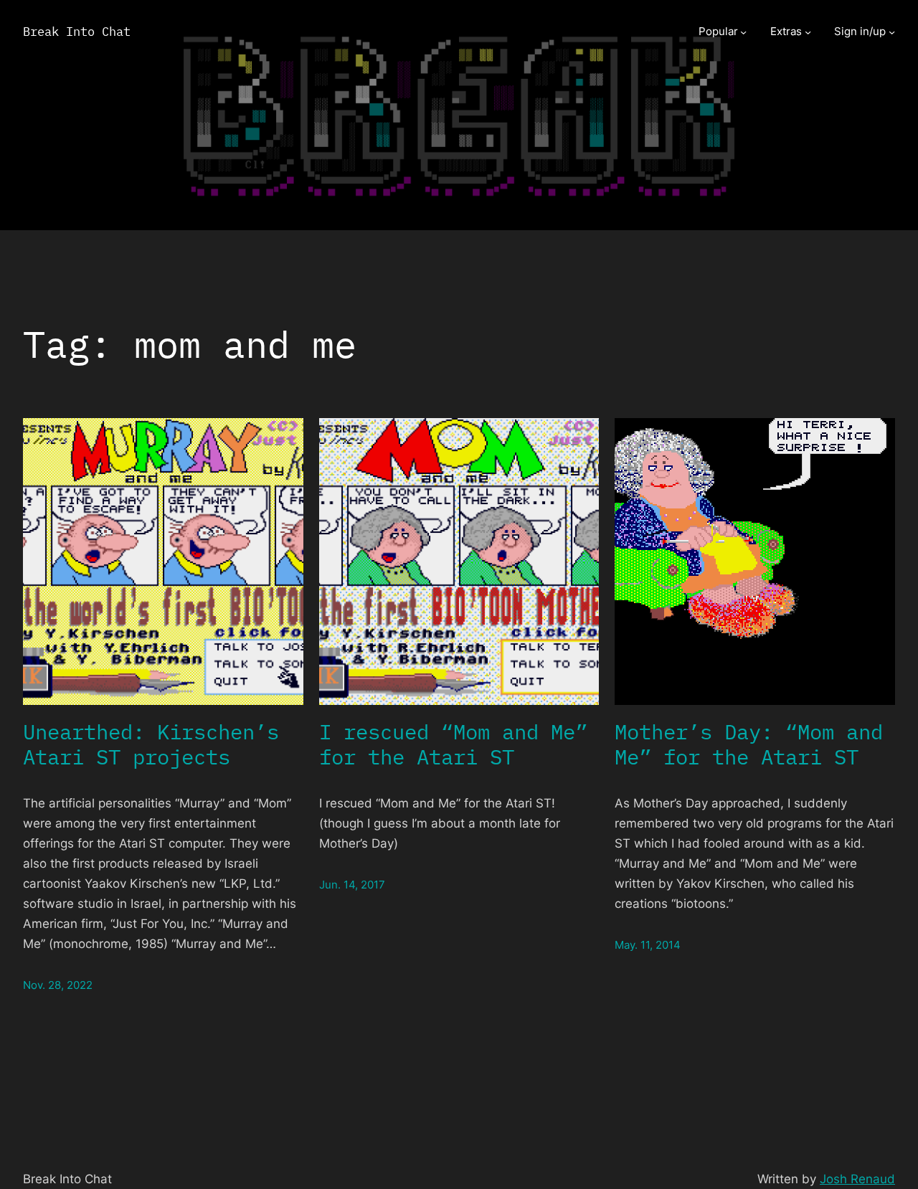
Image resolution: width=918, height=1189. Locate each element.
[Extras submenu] (808, 32)
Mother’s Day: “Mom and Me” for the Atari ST (749, 744)
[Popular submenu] (743, 32)
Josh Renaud (857, 1178)
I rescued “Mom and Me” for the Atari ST (453, 744)
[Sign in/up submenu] (892, 32)
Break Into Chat (77, 31)
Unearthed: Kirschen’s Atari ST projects (151, 744)
